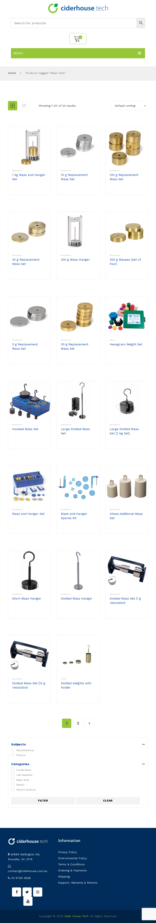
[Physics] (12, 754)
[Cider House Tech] (78, 8)
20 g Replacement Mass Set (25, 262)
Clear (108, 800)
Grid (12, 105)
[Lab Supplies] (12, 774)
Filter (43, 800)
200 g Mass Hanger (75, 259)
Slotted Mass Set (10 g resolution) (28, 685)
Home (12, 73)
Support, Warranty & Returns (77, 882)
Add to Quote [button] (26, 190)
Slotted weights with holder (76, 685)
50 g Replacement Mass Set (74, 346)
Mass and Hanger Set (28, 514)
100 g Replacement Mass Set (124, 177)
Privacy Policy (67, 852)
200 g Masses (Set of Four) (125, 262)
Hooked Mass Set (25, 429)
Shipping (64, 876)
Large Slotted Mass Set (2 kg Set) (124, 431)
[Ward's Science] (12, 789)
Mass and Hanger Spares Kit (74, 516)
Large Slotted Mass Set (75, 431)
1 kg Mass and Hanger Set (29, 177)
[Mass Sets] (12, 779)
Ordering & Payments (72, 870)
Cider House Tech (76, 916)
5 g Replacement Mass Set (25, 346)
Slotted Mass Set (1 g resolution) (125, 601)
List (24, 105)
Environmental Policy (72, 858)
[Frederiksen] (12, 769)
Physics (112, 340)
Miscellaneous (17, 170)
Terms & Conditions (71, 864)
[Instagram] (37, 892)
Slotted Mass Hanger (76, 598)
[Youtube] (27, 901)
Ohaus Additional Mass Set (126, 516)
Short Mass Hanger (26, 598)
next (89, 723)
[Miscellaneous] (12, 749)
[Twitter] (27, 892)
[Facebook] (16, 892)
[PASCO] (12, 784)
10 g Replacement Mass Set (74, 177)
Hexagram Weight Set (126, 344)
